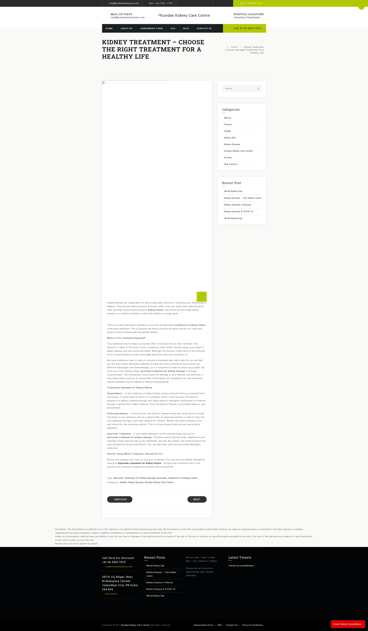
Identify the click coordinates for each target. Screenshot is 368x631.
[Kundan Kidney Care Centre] (184, 15)
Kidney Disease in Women (237, 204)
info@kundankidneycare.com (124, 3)
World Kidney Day (233, 191)
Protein (228, 157)
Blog (186, 28)
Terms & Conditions (252, 625)
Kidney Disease (136, 482)
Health (123, 482)
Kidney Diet (230, 137)
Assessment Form (151, 28)
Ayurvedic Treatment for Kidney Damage (134, 478)
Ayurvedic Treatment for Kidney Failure (177, 478)
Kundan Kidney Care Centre (159, 482)
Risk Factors (230, 164)
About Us (126, 28)
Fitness (228, 124)
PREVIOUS (120, 499)
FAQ (173, 28)
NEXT (196, 499)
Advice (227, 118)
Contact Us (204, 28)
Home (109, 28)
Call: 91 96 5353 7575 (251, 3)
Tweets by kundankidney (241, 565)
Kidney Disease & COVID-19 (238, 211)
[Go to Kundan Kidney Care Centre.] (224, 47)
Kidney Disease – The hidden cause (242, 198)
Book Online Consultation (348, 624)
